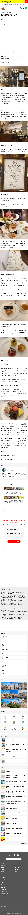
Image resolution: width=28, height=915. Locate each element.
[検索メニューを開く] (23, 2)
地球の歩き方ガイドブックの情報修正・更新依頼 (12, 604)
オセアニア (6, 649)
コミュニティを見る (14, 541)
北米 (5, 640)
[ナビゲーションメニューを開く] (26, 1)
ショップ (22, 729)
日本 (5, 674)
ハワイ (5, 653)
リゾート (6, 657)
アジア (5, 4)
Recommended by (19, 505)
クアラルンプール (15, 4)
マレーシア (9, 4)
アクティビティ (5, 729)
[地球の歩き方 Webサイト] (6, 1)
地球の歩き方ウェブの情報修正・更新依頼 (10, 603)
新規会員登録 (4, 891)
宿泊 (23, 718)
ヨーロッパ (6, 636)
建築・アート (14, 718)
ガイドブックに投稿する (18, 900)
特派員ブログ (21, 4)
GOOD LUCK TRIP (5, 893)
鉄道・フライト (14, 729)
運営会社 (2, 897)
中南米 (5, 645)
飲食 (5, 718)
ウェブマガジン (4, 877)
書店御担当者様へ (4, 900)
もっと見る (23, 843)
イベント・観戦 (5, 723)
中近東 (5, 665)
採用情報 (2, 902)
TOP (2, 4)
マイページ (18, 891)
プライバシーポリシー (18, 897)
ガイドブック (4, 882)
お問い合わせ (16, 902)
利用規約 (2, 899)
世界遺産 (14, 723)
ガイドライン (16, 899)
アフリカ (6, 670)
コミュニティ (3, 889)
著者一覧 (3, 887)
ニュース (3, 884)
